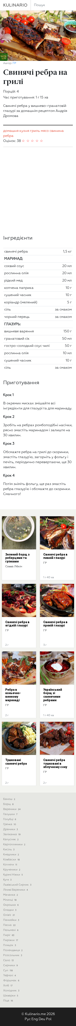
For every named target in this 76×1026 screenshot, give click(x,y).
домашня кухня (16, 131)
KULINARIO (15, 5)
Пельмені (10, 930)
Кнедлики (11, 854)
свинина (57, 131)
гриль (35, 131)
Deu (42, 1019)
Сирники (10, 965)
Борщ (8, 804)
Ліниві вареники (15, 889)
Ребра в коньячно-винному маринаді (13, 695)
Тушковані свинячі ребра (16, 761)
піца (8, 1000)
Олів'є (9, 915)
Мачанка (10, 895)
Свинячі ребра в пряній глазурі (55, 623)
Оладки (9, 910)
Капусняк (11, 839)
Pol (49, 1019)
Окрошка (11, 905)
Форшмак (11, 980)
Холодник (11, 990)
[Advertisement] (38, 191)
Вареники (11, 809)
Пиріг (8, 935)
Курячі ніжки (13, 874)
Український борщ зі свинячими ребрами (52, 695)
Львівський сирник (17, 884)
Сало (8, 960)
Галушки (10, 814)
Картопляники (14, 844)
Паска (9, 925)
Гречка (9, 824)
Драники (10, 829)
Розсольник (12, 955)
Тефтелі (9, 975)
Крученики (11, 869)
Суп (8, 970)
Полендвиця (13, 950)
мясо (45, 131)
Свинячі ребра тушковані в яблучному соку (55, 763)
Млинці (9, 900)
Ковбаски (11, 859)
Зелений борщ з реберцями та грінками (17, 558)
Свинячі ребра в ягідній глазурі (17, 623)
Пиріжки (10, 940)
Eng (34, 1019)
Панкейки (11, 920)
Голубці (9, 819)
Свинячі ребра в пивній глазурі (55, 556)
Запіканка (11, 834)
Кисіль (8, 849)
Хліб (7, 985)
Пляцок (9, 945)
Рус (28, 1019)
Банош (9, 799)
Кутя (7, 879)
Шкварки (10, 995)
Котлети (10, 864)
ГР (14, 63)
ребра (8, 136)
